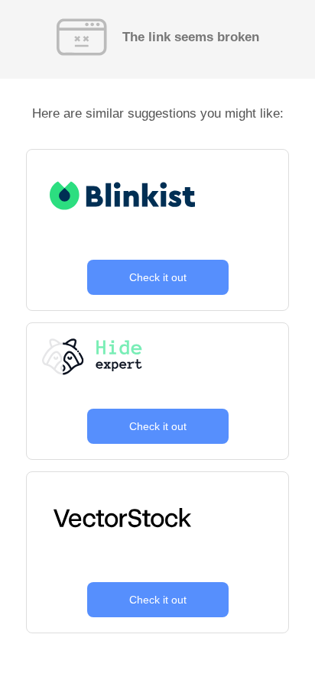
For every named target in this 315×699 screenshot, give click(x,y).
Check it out (158, 277)
